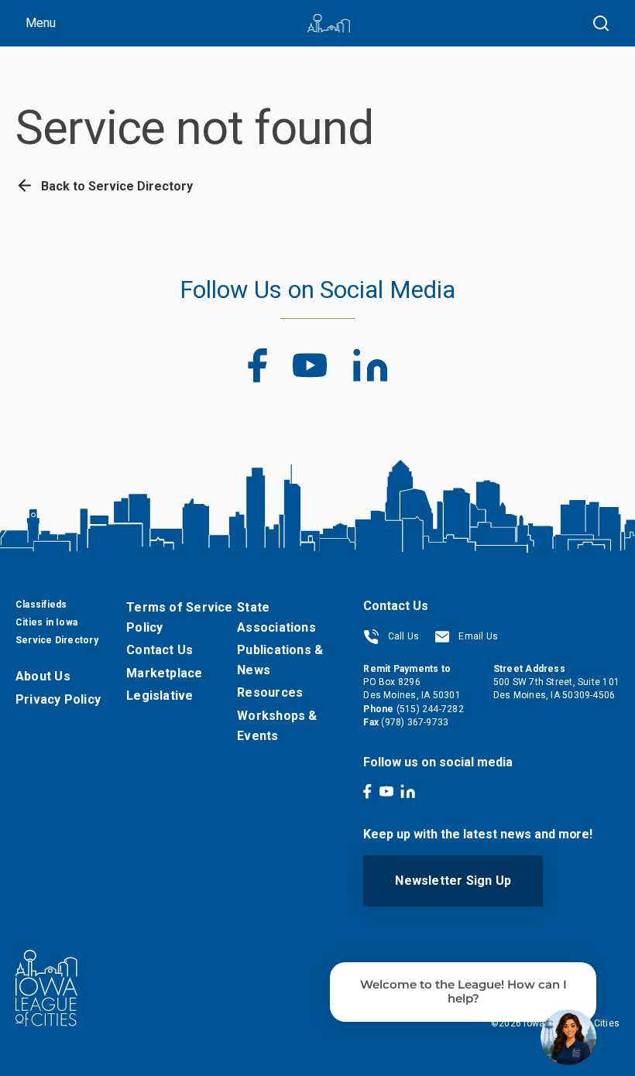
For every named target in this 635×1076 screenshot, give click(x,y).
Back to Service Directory (115, 186)
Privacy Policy (58, 699)
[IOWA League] (328, 23)
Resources (270, 692)
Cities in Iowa (46, 622)
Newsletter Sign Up (453, 880)
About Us (42, 676)
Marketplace (164, 673)
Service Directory (56, 640)
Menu (41, 22)
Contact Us (159, 650)
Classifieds (41, 604)
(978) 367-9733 (414, 722)
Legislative (159, 695)
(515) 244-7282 (430, 709)
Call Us (402, 636)
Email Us (477, 636)
